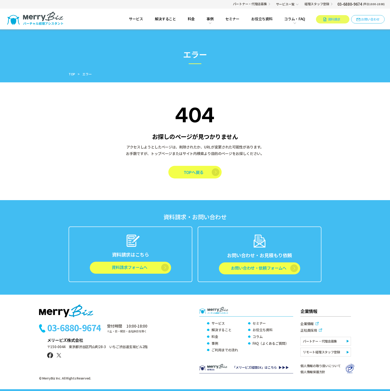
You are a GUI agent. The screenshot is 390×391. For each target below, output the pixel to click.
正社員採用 (308, 330)
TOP (72, 74)
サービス (136, 19)
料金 (191, 19)
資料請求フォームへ (129, 267)
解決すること (165, 19)
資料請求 (334, 19)
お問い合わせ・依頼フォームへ (258, 268)
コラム (257, 336)
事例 (210, 19)
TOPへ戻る (194, 172)
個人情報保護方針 (312, 372)
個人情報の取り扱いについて (320, 366)
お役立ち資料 (261, 19)
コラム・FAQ (294, 19)
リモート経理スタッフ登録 (321, 352)
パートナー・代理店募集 (250, 4)
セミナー (232, 19)
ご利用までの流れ (224, 349)
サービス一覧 (285, 4)
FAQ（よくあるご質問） (270, 343)
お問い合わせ (370, 19)
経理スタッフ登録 (316, 4)
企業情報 (307, 323)
